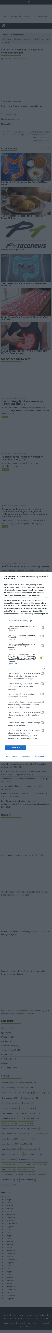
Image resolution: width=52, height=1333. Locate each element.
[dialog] (26, 666)
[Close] (47, 576)
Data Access (26, 756)
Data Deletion (11, 756)
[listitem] (26, 621)
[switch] (42, 627)
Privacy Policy (40, 756)
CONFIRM (15, 747)
